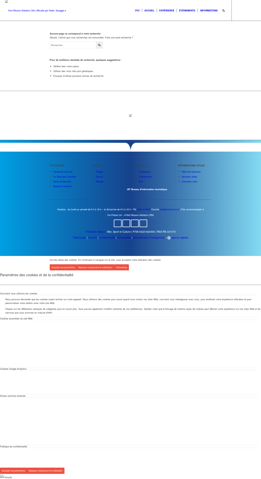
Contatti (92, 237)
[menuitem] (137, 10)
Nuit (141, 181)
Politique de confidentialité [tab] (13, 446)
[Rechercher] (223, 10)
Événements (145, 176)
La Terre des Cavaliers (64, 176)
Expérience (144, 171)
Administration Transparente (149, 237)
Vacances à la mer (62, 171)
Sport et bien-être (62, 181)
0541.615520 (144, 209)
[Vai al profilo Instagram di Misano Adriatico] (126, 223)
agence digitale (179, 237)
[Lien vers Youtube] (248, 10)
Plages (99, 171)
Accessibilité (124, 237)
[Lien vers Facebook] (237, 10)
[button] (130, 477)
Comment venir (189, 181)
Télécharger (79, 237)
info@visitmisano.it (170, 209)
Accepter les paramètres (63, 267)
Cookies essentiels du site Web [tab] (16, 318)
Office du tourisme (191, 171)
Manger (100, 181)
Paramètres (121, 267)
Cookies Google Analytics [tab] (13, 368)
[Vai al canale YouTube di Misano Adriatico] (143, 223)
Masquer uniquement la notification (95, 267)
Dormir (99, 176)
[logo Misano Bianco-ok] (36, 10)
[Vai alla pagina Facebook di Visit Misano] (118, 223)
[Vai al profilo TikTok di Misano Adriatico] (135, 223)
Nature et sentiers (62, 186)
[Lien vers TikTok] (253, 10)
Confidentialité (107, 237)
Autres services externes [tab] (13, 395)
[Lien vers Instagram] (242, 10)
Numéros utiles (189, 176)
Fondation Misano (96, 231)
